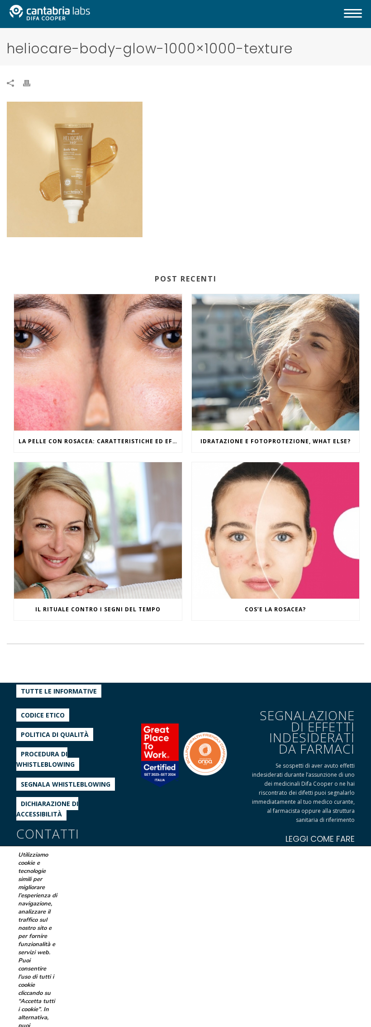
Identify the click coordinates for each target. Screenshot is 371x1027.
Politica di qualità (55, 734)
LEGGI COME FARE (320, 838)
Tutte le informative (59, 691)
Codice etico (43, 715)
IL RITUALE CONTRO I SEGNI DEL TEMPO (98, 609)
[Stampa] (31, 82)
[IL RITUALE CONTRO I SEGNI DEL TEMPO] (98, 530)
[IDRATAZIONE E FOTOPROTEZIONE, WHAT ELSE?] (276, 362)
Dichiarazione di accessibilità (47, 808)
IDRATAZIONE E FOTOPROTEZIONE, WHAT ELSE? (275, 441)
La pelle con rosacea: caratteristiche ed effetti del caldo (100, 441)
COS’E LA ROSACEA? (275, 609)
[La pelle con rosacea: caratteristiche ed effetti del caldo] (98, 362)
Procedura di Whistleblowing (45, 759)
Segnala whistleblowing (65, 784)
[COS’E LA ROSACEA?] (276, 530)
